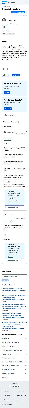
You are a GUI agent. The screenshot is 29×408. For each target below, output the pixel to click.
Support (22, 399)
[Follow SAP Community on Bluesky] (13, 386)
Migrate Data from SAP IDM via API (12, 288)
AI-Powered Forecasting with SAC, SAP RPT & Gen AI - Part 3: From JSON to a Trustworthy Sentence (14, 324)
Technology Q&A (7, 6)
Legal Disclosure (21, 395)
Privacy (7, 391)
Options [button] (26, 12)
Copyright (7, 395)
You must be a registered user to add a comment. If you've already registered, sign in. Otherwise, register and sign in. (14, 196)
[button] (3, 27)
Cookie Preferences (7, 404)
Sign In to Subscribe (18, 12)
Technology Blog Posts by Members (13, 290)
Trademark (7, 399)
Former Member (11, 20)
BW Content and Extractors (9, 33)
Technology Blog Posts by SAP (12, 308)
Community (11, 2)
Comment (16, 75)
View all (4, 377)
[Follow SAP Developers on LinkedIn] (18, 386)
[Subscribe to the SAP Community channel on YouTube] (16, 386)
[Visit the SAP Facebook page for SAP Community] (10, 386)
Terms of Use (21, 391)
